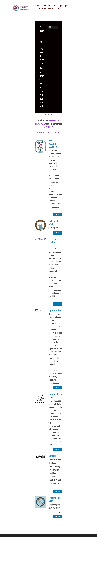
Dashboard (59, 8)
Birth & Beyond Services (45, 8)
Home (39, 6)
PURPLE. (49, 127)
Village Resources (49, 6)
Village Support (62, 6)
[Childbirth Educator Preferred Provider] (48, 67)
